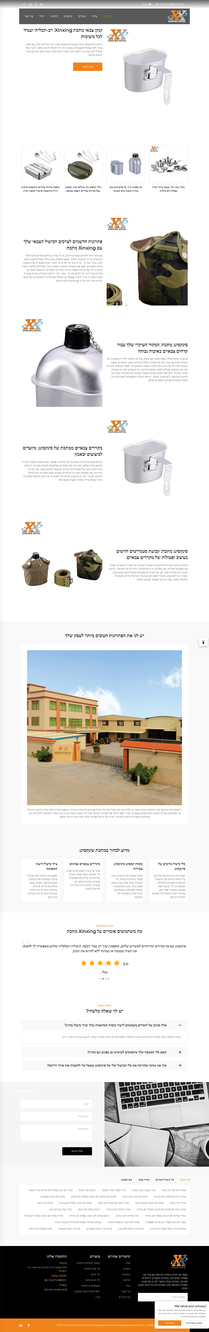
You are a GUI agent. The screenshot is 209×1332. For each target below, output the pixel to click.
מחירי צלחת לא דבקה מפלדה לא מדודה (43, 1215)
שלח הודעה (77, 1151)
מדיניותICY (124, 1297)
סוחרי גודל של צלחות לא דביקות (170, 1196)
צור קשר (28, 16)
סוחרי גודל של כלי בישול (174, 1190)
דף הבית (108, 16)
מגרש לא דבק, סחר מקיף (135, 1196)
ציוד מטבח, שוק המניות (143, 1190)
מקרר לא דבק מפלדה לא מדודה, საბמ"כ (165, 1222)
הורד (41, 16)
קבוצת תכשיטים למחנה (88, 1263)
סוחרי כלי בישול (178, 1203)
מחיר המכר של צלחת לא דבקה (113, 1203)
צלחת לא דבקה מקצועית (52, 1196)
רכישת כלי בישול (87, 1190)
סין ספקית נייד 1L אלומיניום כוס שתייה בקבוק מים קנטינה (126, 189)
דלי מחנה (95, 1274)
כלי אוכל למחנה (92, 1268)
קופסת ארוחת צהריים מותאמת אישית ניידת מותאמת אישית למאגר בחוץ (40, 189)
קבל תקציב (87, 66)
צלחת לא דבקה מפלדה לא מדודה (75, 1203)
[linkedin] (41, 4)
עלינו (94, 16)
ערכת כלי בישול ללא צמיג (131, 1228)
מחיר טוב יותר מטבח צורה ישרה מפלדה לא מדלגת (168, 189)
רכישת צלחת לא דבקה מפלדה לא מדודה (89, 1215)
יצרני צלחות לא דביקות (127, 1215)
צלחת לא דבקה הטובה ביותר (149, 1203)
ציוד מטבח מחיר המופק (114, 1190)
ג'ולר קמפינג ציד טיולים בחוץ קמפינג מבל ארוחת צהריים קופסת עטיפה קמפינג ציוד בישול (83, 189)
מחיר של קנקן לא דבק (61, 1209)
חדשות (54, 16)
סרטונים (68, 16)
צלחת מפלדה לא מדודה (40, 1228)
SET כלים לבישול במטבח (87, 1291)
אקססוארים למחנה (90, 1285)
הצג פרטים (168, 165)
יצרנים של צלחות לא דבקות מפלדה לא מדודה (93, 1196)
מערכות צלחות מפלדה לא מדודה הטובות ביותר (78, 1222)
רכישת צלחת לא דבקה (89, 1209)
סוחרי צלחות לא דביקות (118, 1209)
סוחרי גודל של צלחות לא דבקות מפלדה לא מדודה (161, 1209)
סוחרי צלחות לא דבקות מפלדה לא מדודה (165, 1215)
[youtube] (30, 4)
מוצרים (82, 16)
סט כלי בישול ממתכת (69, 1228)
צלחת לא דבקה (45, 1203)
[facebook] (36, 4)
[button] (109, 979)
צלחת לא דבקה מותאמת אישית (123, 1222)
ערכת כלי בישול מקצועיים (99, 1228)
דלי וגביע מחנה (92, 1280)
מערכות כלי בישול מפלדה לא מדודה (168, 1228)
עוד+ (97, 1297)
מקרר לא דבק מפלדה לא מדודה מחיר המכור (50, 1190)
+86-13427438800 (167, 4)
